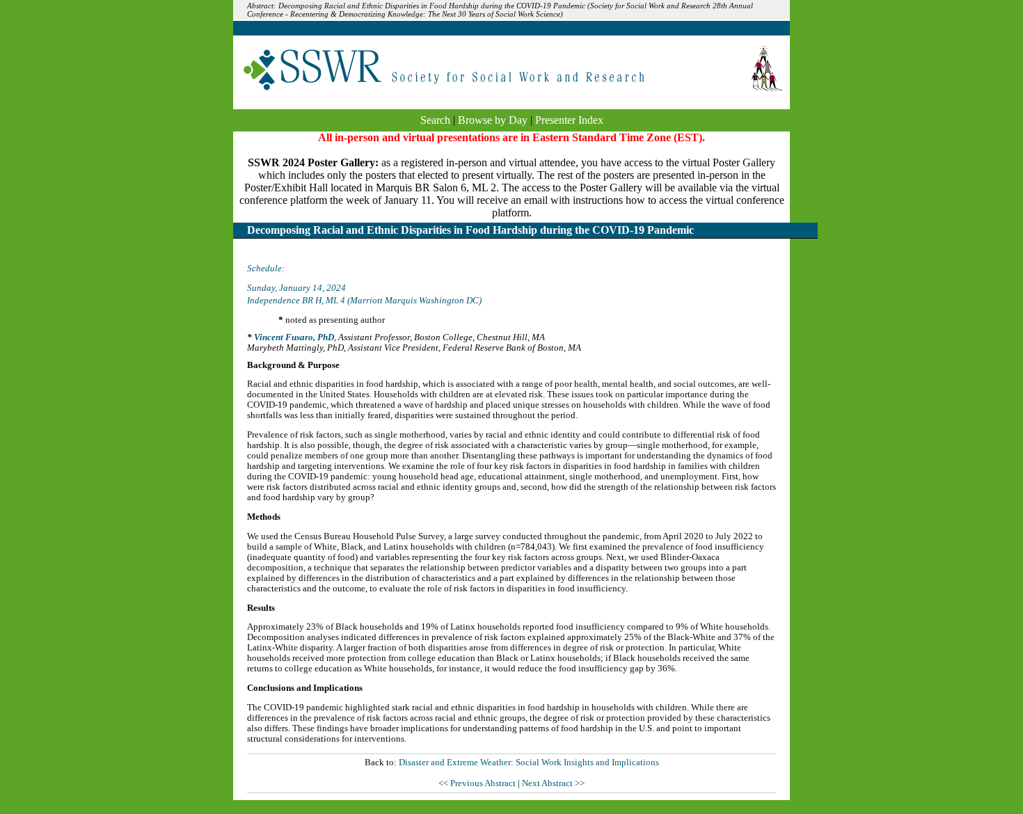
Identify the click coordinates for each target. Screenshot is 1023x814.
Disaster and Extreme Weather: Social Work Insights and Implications (529, 762)
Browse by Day (493, 120)
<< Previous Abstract (478, 783)
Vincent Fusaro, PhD (294, 337)
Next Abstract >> (553, 783)
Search (435, 120)
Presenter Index (569, 120)
